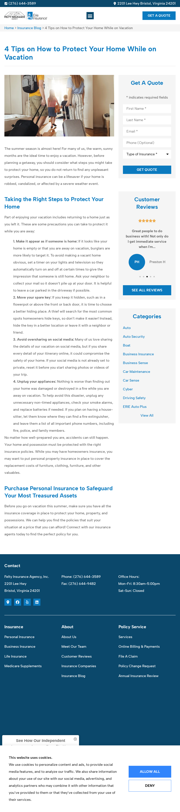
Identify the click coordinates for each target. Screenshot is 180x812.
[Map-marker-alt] (7, 602)
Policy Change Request (137, 666)
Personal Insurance (19, 637)
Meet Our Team (73, 646)
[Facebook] (17, 602)
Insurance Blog (29, 28)
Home (9, 28)
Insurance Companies (78, 666)
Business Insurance (19, 646)
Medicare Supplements (23, 666)
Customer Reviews (76, 656)
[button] (90, 15)
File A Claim (128, 656)
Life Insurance (15, 656)
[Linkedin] (36, 602)
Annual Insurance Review (138, 676)
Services (125, 637)
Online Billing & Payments (139, 646)
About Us (68, 637)
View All (146, 415)
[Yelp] (27, 602)
